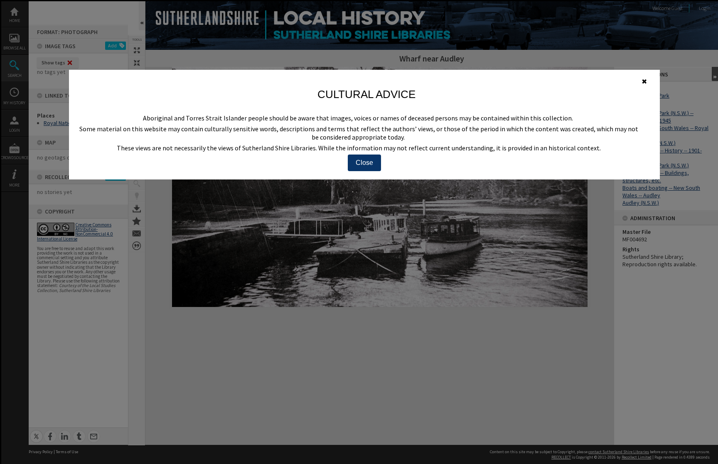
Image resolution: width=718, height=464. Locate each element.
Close (364, 162)
